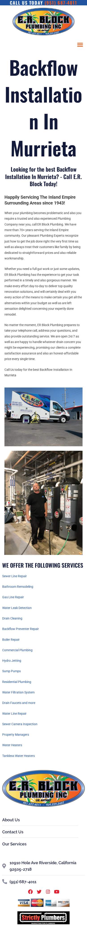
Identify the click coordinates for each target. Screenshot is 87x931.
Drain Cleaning (12, 618)
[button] (80, 44)
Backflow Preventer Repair (20, 629)
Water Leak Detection (17, 608)
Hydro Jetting (11, 660)
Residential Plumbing (16, 682)
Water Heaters (12, 745)
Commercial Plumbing (17, 650)
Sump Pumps (11, 671)
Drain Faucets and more (18, 703)
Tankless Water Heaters (18, 756)
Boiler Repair (11, 639)
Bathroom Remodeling (17, 586)
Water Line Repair (14, 713)
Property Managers (15, 734)
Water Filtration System (18, 692)
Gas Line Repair (13, 597)
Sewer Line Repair (14, 576)
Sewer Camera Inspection (19, 724)
